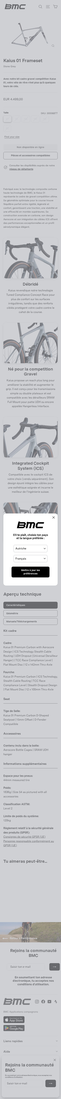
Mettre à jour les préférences (30, 572)
